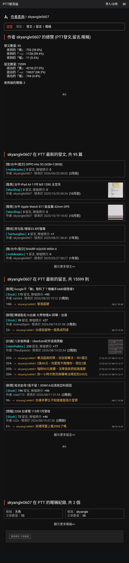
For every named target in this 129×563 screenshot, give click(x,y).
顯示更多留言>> (64, 435)
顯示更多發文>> (64, 266)
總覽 (10, 26)
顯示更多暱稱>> (64, 524)
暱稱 (48, 26)
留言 (39, 26)
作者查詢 (18, 17)
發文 (29, 26)
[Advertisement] (64, 120)
